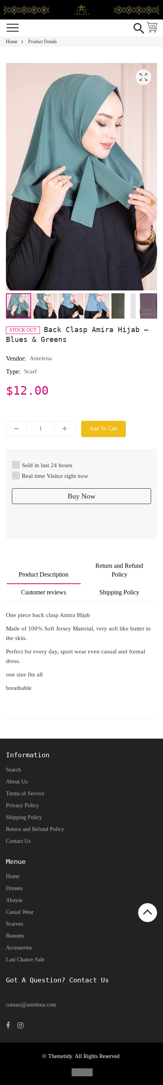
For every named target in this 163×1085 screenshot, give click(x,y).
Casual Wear (20, 912)
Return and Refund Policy (119, 570)
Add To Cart (103, 429)
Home (11, 41)
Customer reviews (43, 592)
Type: (13, 371)
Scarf (30, 371)
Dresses (14, 888)
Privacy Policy (22, 805)
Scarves (14, 924)
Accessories (19, 948)
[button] (45, 305)
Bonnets (15, 936)
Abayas (14, 900)
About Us (16, 782)
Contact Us (18, 841)
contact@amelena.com (31, 1005)
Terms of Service (25, 794)
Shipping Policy (119, 592)
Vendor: (16, 358)
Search (13, 770)
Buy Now (81, 496)
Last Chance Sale (25, 960)
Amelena (41, 358)
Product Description (43, 574)
